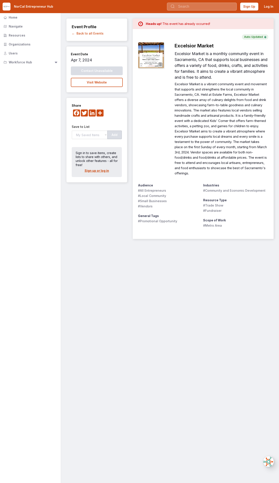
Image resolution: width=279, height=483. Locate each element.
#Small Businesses (152, 201)
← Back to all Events (88, 33)
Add (114, 135)
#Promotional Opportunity (157, 221)
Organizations (17, 44)
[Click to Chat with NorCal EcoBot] (268, 461)
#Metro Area (212, 225)
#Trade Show (213, 205)
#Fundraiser (212, 210)
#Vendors (145, 206)
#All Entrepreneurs (152, 190)
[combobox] (202, 6)
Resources (14, 35)
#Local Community (152, 196)
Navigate (13, 26)
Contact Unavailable (97, 71)
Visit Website (97, 82)
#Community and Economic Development (234, 190)
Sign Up (249, 6)
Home (10, 17)
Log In (268, 6)
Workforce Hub (17, 62)
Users (10, 53)
